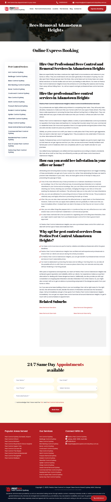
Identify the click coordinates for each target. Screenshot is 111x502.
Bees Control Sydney (16, 81)
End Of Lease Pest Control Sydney (18, 145)
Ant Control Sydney (15, 72)
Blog (71, 9)
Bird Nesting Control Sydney (19, 85)
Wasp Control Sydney (16, 123)
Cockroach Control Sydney (18, 93)
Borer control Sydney (16, 89)
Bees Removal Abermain (47, 313)
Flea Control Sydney (16, 97)
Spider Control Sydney (17, 114)
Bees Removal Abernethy (82, 313)
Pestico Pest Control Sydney (77, 437)
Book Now (55, 410)
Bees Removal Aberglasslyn (83, 308)
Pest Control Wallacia (12, 458)
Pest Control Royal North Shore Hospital (18, 444)
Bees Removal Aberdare (47, 308)
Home (31, 9)
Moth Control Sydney (16, 102)
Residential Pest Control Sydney (17, 138)
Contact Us (77, 9)
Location (55, 9)
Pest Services (64, 9)
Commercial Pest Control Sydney (18, 132)
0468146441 (63, 2)
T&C (41, 402)
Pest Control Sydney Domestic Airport (18, 437)
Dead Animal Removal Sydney (19, 127)
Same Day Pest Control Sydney (17, 151)
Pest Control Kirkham (12, 441)
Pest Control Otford (11, 439)
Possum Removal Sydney (18, 106)
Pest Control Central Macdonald (16, 453)
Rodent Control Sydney (17, 110)
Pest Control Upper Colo (13, 446)
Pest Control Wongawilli (13, 456)
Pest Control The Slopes (13, 451)
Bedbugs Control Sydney (17, 76)
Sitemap (98, 487)
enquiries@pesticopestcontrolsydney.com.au (90, 2)
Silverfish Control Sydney (17, 118)
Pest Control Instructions (43, 9)
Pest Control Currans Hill (13, 449)
